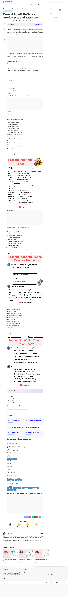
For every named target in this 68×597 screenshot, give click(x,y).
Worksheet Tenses (12, 402)
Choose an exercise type (12, 447)
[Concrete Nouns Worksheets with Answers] (10, 553)
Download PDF (26, 488)
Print (9, 488)
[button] (62, 5)
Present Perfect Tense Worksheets (15, 427)
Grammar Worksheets (7, 557)
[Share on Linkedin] (35, 517)
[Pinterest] (42, 533)
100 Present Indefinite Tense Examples (16, 395)
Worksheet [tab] (10, 480)
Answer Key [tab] (18, 480)
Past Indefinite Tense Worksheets (15, 397)
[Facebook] (41, 533)
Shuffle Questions (12, 458)
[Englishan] (8, 2)
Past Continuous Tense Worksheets (33, 420)
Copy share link (11, 490)
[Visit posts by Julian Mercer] (4, 533)
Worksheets (7, 8)
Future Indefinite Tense (13, 400)
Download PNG (17, 488)
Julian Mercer (18, 20)
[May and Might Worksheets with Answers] (41, 553)
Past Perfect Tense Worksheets (32, 427)
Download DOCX (34, 488)
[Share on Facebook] (4, 27)
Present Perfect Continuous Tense (15, 399)
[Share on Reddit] (4, 34)
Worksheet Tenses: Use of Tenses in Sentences (17, 409)
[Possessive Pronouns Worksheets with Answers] (26, 553)
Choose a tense (10, 443)
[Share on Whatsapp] (4, 32)
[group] (25, 424)
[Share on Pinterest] (4, 29)
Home (4, 8)
